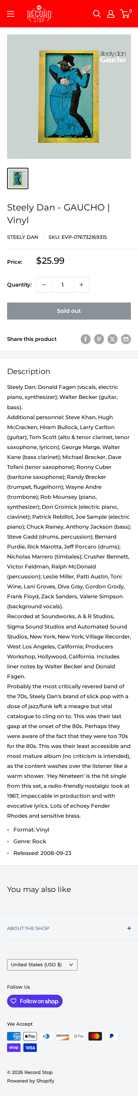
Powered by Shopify (30, 1081)
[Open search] (97, 14)
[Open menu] (10, 14)
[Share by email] (126, 339)
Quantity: (19, 284)
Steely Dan (22, 237)
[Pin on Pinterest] (99, 339)
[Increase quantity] (81, 284)
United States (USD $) (36, 964)
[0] (125, 14)
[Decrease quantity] (43, 284)
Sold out (69, 311)
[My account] (110, 14)
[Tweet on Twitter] (112, 339)
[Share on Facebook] (86, 339)
